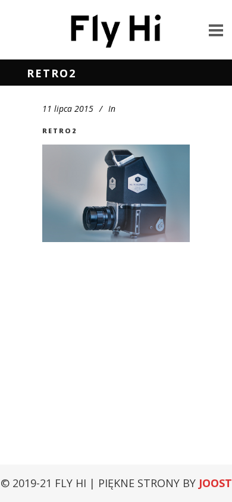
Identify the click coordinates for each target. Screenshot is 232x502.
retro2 (59, 130)
